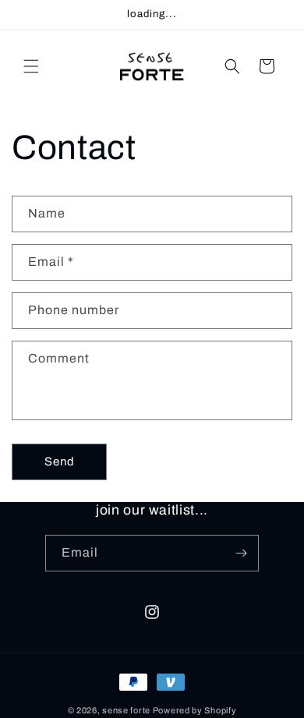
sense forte (126, 710)
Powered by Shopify (195, 710)
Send (59, 461)
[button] (31, 66)
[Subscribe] (241, 553)
